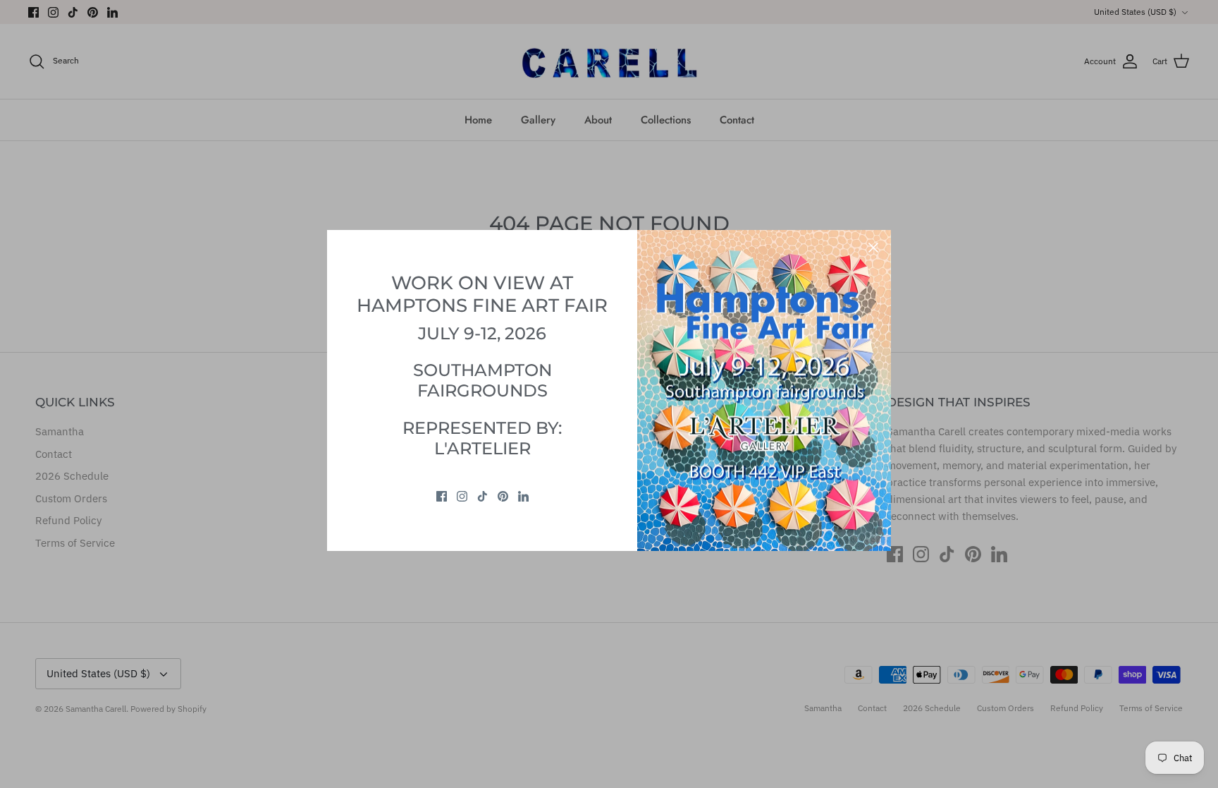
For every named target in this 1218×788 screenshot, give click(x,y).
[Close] (873, 247)
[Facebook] (441, 496)
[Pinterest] (503, 496)
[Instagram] (462, 496)
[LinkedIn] (523, 496)
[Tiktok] (482, 496)
